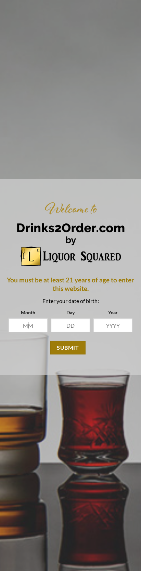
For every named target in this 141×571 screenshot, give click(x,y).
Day (70, 312)
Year (113, 312)
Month (28, 312)
